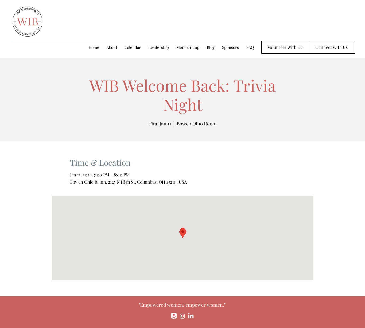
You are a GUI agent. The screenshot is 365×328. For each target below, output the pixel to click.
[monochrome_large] (173, 316)
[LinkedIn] (191, 316)
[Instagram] (182, 316)
